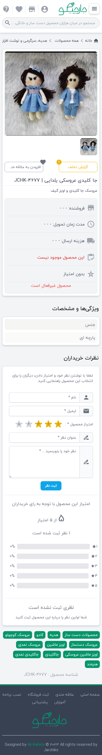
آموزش (60, 702)
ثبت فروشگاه (38, 694)
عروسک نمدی (29, 644)
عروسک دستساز (84, 644)
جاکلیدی (52, 654)
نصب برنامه (11, 694)
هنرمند (92, 664)
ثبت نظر (51, 486)
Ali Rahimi (36, 744)
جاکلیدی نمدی (27, 654)
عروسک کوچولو (17, 634)
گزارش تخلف (73, 166)
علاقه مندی (64, 694)
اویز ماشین (56, 644)
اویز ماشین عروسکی (81, 654)
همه (67, 40)
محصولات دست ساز (81, 634)
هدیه (54, 634)
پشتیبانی (40, 702)
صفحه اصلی (90, 694)
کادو (39, 634)
